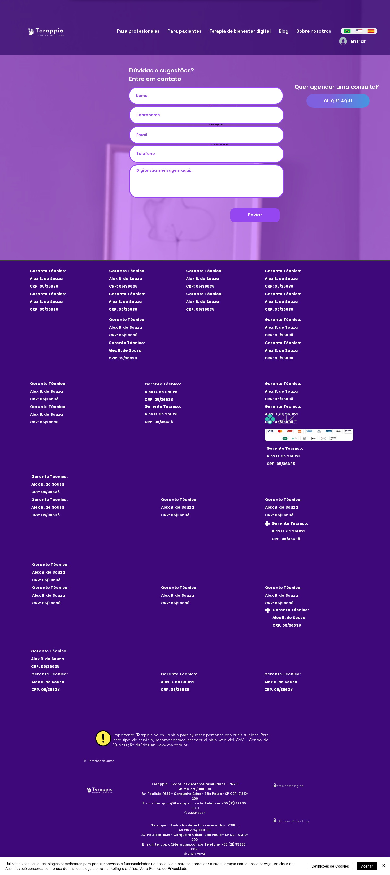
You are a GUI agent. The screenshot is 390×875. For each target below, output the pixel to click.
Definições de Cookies (330, 866)
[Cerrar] (383, 866)
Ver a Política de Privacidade (163, 868)
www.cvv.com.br (172, 744)
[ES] (371, 31)
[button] (290, 785)
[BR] (347, 31)
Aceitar (367, 866)
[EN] (359, 31)
